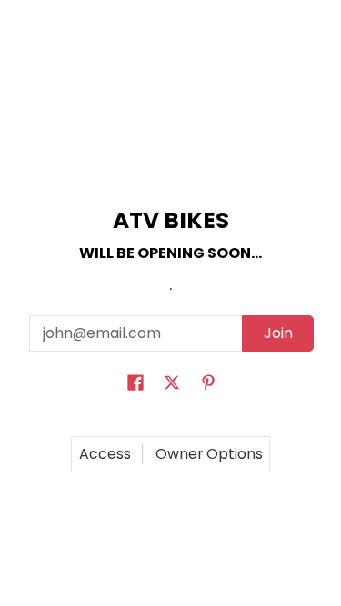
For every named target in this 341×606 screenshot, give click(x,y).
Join (278, 333)
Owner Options (209, 454)
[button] (135, 384)
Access (105, 454)
